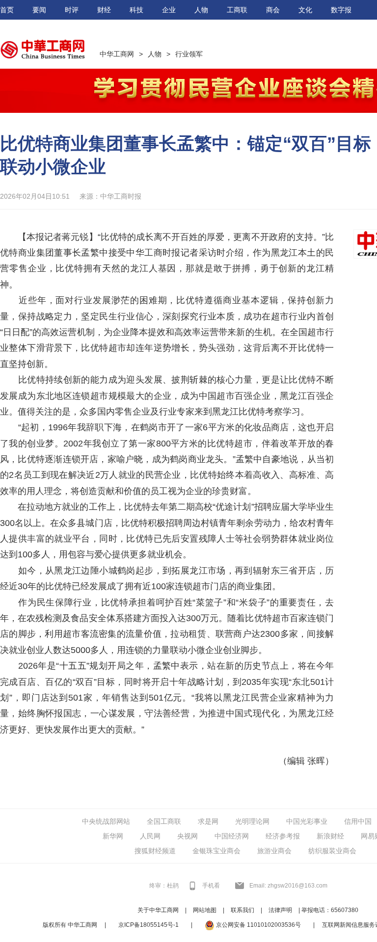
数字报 (341, 10)
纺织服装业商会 (332, 851)
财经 (104, 10)
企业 (169, 10)
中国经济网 (232, 836)
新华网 (113, 836)
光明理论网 (252, 821)
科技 (136, 10)
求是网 (208, 821)
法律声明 (280, 910)
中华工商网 (117, 54)
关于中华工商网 (158, 910)
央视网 (187, 836)
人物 (201, 10)
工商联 (237, 10)
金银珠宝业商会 (216, 851)
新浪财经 (330, 836)
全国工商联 (164, 821)
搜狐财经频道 (155, 851)
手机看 (211, 885)
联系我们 (242, 910)
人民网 (150, 836)
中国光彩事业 (306, 821)
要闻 (39, 10)
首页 (7, 10)
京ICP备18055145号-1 (148, 924)
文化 (305, 10)
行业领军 (189, 54)
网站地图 (204, 910)
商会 (273, 10)
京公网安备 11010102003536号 (258, 924)
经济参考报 (283, 836)
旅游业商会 (274, 851)
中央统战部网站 (106, 821)
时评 (72, 10)
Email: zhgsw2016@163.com (288, 885)
